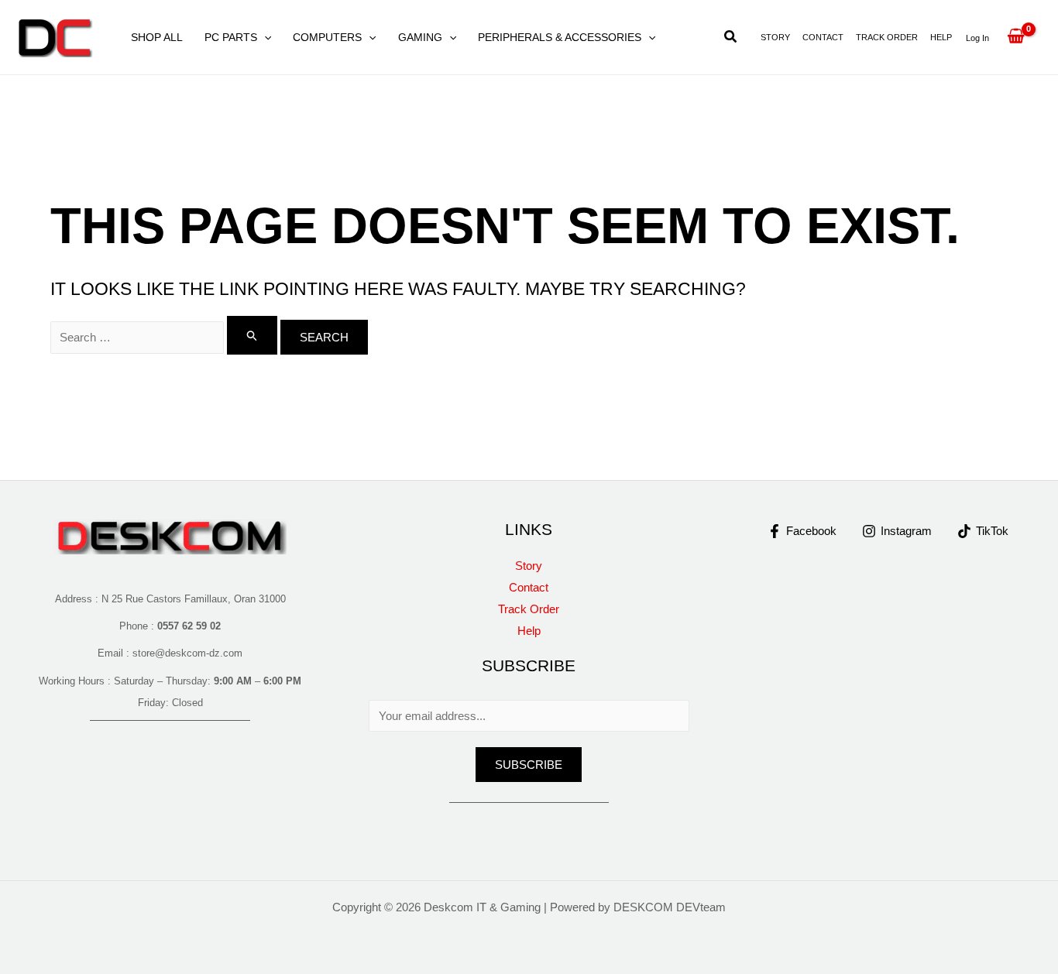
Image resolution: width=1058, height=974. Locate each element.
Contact (822, 37)
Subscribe (528, 764)
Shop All (157, 37)
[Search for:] (165, 337)
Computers (327, 37)
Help (941, 37)
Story (775, 37)
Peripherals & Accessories (559, 37)
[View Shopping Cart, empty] (1016, 37)
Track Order (887, 37)
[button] (264, 37)
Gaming (420, 37)
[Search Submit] (252, 335)
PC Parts (230, 37)
